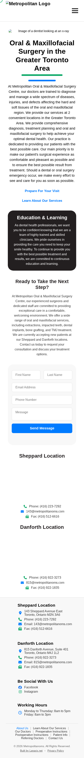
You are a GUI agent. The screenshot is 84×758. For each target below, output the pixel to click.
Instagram (31, 691)
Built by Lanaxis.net (31, 750)
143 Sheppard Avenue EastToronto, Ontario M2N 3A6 (43, 613)
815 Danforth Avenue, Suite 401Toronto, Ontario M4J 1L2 (46, 651)
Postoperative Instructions (31, 734)
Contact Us (55, 738)
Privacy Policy (55, 750)
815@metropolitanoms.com (45, 582)
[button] (75, 11)
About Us (22, 728)
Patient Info (60, 734)
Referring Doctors (32, 738)
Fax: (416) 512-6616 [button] (45, 516)
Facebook (31, 687)
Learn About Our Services (42, 201)
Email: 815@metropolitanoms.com (48, 662)
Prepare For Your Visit (42, 191)
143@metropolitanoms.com (45, 511)
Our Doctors (23, 731)
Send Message (42, 428)
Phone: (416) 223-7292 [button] (45, 506)
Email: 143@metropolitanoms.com (48, 624)
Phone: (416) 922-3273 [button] (45, 577)
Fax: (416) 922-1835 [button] (45, 587)
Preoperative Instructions (51, 731)
